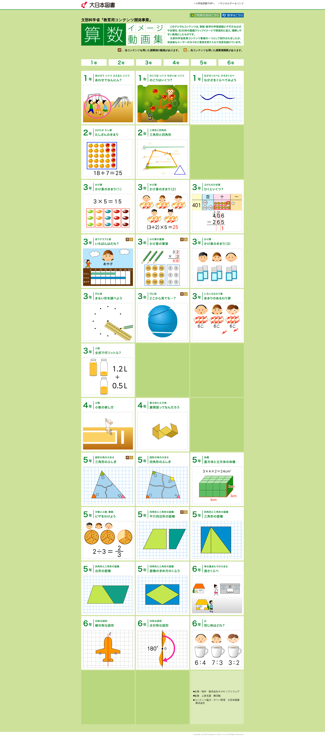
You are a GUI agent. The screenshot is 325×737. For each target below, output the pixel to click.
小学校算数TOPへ (205, 3)
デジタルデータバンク (232, 3)
